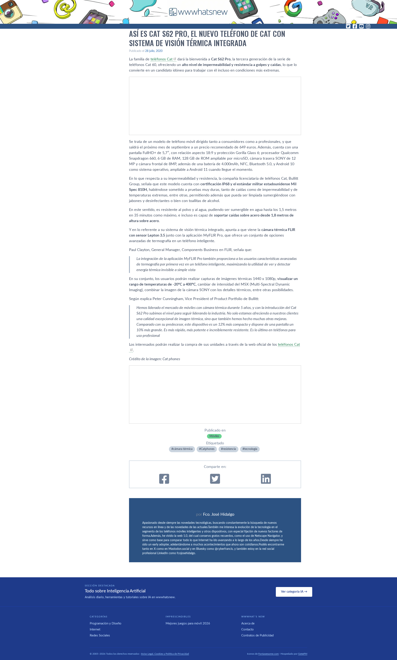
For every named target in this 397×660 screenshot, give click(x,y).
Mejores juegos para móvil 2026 (188, 623)
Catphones (207, 449)
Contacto (247, 629)
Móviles (214, 436)
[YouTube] (361, 26)
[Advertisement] (215, 106)
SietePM (302, 654)
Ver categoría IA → (294, 591)
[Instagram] (368, 26)
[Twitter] (348, 26)
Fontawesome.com (268, 654)
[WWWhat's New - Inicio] (198, 12)
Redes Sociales (100, 635)
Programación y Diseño (105, 623)
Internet (95, 629)
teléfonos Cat (161, 59)
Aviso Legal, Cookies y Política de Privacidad (165, 654)
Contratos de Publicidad (257, 635)
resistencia (229, 449)
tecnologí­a (250, 449)
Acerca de (248, 623)
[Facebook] (354, 26)
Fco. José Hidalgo (218, 514)
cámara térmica (183, 449)
